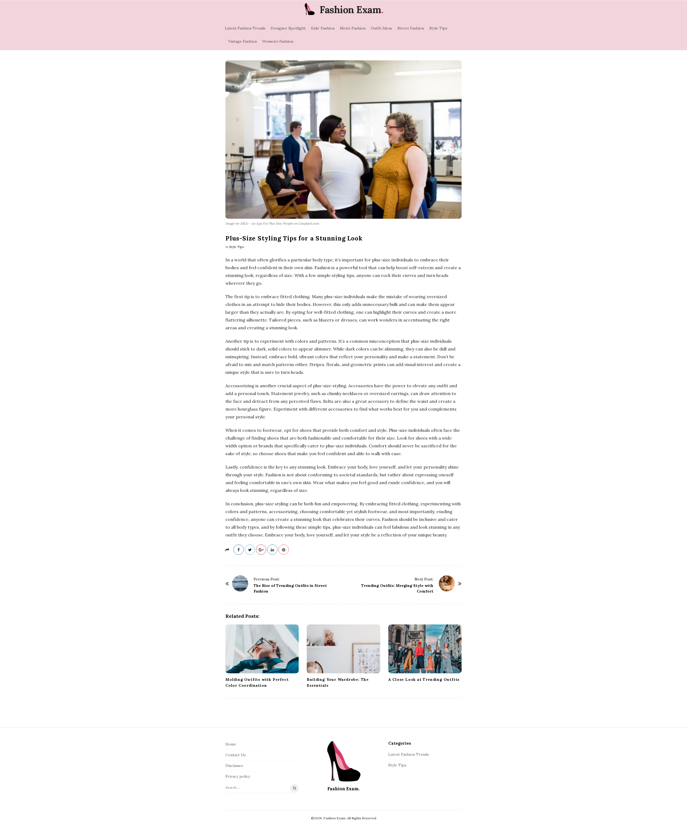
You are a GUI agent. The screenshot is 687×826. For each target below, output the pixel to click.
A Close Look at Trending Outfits (424, 679)
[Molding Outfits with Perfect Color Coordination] (262, 648)
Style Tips (438, 28)
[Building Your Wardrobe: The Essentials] (343, 648)
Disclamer (234, 765)
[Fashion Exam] (310, 9)
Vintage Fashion (242, 41)
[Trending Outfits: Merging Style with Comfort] (447, 583)
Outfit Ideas (381, 28)
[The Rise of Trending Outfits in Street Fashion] (240, 583)
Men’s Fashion (353, 28)
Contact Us (235, 754)
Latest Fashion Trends (245, 28)
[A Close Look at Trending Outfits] (425, 648)
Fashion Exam (350, 9)
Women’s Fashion (277, 41)
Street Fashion (410, 28)
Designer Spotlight (288, 28)
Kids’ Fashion (323, 28)
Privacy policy (237, 776)
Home (230, 744)
